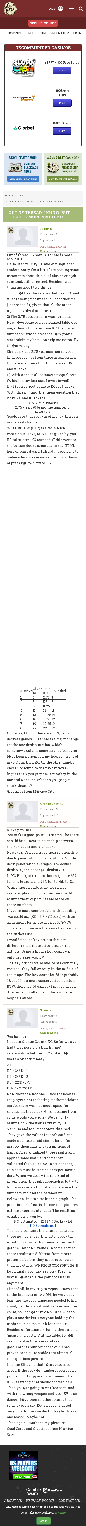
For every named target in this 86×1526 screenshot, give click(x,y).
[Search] (81, 8)
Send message (49, 251)
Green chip (59, 33)
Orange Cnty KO (52, 803)
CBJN (77, 33)
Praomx (46, 228)
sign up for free (43, 23)
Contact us (69, 1500)
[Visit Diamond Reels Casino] (23, 1468)
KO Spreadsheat (43, 1225)
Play (62, 70)
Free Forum (36, 33)
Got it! (43, 1521)
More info (60, 1512)
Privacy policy (40, 1500)
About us (13, 1500)
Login (52, 8)
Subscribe (13, 33)
